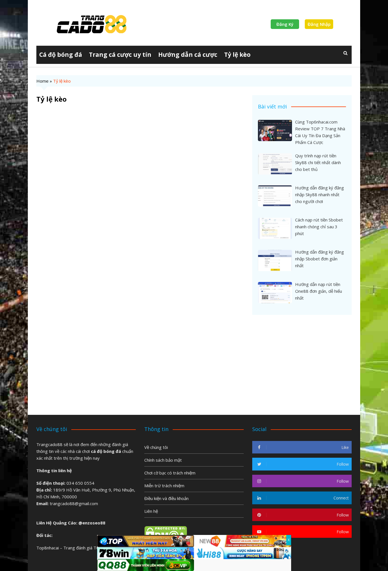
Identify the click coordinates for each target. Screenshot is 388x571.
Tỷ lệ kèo (237, 54)
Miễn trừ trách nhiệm (164, 485)
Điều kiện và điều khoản (166, 498)
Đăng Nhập (319, 24)
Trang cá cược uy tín (120, 54)
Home (42, 81)
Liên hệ (151, 511)
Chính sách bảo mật (163, 460)
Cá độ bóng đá (60, 54)
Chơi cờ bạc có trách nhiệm (169, 473)
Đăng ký (284, 24)
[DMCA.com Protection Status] (165, 533)
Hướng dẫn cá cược (187, 54)
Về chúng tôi (156, 447)
